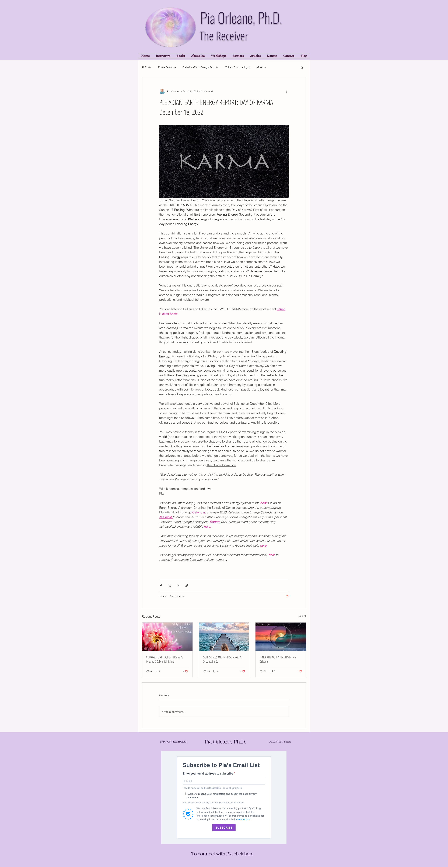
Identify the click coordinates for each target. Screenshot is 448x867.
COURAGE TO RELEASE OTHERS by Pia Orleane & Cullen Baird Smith (164, 659)
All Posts (146, 67)
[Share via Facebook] (161, 585)
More (259, 67)
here (248, 854)
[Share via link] (186, 585)
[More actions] (287, 91)
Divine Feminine (167, 67)
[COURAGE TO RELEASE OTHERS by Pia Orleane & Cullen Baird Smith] (167, 637)
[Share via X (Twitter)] (169, 585)
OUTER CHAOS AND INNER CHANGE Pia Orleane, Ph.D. (223, 659)
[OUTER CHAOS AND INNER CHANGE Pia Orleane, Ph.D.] (224, 637)
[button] (301, 67)
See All (302, 615)
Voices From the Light (237, 67)
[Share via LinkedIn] (178, 585)
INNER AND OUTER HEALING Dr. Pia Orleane (278, 659)
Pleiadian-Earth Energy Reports (200, 67)
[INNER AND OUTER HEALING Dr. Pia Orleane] (280, 637)
